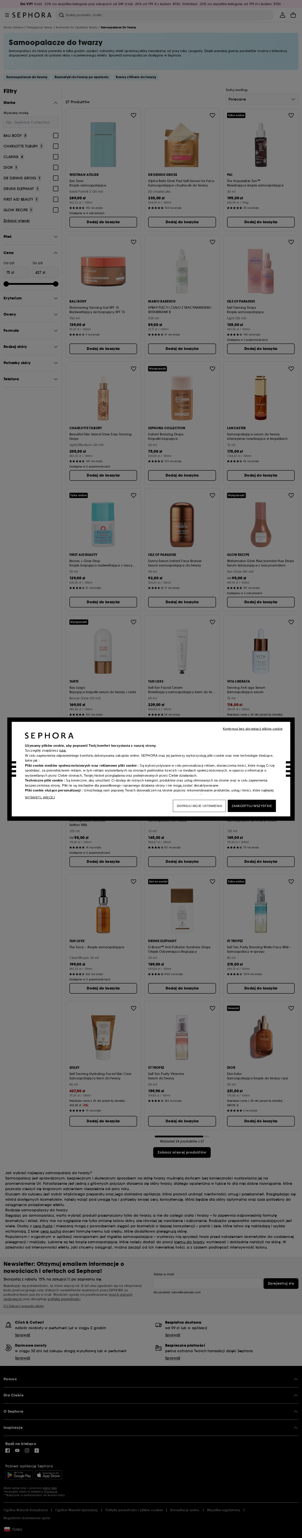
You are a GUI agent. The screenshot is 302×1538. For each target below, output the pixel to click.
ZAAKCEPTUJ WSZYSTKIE (252, 805)
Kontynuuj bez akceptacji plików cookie (253, 728)
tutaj (62, 750)
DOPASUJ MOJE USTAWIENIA (199, 805)
